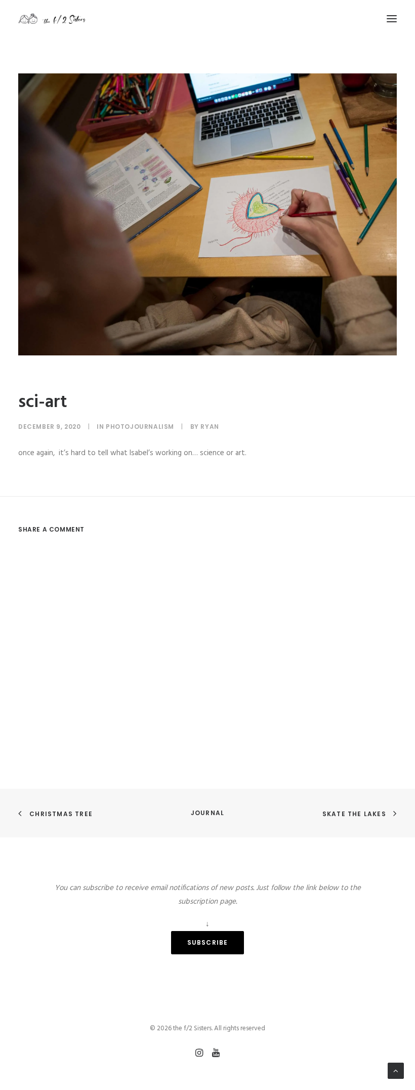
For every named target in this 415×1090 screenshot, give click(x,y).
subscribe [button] (207, 942)
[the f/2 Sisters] (52, 19)
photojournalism (140, 426)
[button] (391, 18)
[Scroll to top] (396, 1071)
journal (207, 813)
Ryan (209, 426)
